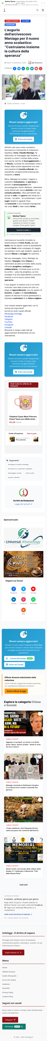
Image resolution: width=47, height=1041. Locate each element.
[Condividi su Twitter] (19, 68)
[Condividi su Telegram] (32, 68)
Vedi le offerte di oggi (16, 691)
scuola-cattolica (14, 477)
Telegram (9, 319)
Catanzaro (10, 24)
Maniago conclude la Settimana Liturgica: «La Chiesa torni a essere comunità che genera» (22, 787)
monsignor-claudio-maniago (18, 464)
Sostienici (6, 984)
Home (4, 967)
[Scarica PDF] (40, 68)
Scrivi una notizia (9, 980)
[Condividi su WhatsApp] (27, 68)
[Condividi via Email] (36, 68)
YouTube (8, 322)
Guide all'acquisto (9, 976)
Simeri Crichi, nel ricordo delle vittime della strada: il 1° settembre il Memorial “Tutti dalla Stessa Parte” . (23, 871)
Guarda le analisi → (24, 230)
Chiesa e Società (12, 21)
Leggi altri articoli (22, 504)
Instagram (9, 324)
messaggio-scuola (14, 473)
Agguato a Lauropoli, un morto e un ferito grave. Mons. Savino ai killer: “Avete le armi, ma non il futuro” (23, 744)
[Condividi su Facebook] (14, 68)
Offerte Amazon (8, 972)
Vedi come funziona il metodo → (18, 914)
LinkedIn (8, 327)
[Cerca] (37, 10)
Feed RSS (6, 988)
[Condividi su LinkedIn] (23, 68)
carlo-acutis (29, 473)
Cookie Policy (7, 996)
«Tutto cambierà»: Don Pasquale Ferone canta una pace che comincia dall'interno (22, 829)
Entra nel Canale (25, 139)
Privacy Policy (7, 992)
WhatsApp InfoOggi (13, 314)
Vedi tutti (23, 885)
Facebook (9, 316)
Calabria (25, 21)
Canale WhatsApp (21, 658)
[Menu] (43, 10)
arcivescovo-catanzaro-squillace (20, 469)
